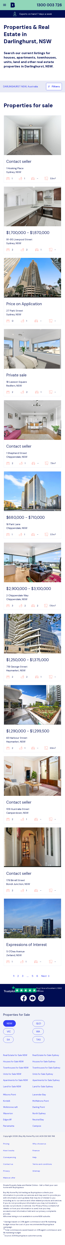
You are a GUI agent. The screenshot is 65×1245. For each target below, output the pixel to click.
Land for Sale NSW (12, 1086)
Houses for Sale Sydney (43, 1061)
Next (44, 976)
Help (34, 1157)
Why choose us (39, 1143)
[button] (6, 5)
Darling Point (38, 1107)
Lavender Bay (39, 1094)
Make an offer (9, 1177)
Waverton (8, 1113)
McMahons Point (40, 1101)
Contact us (8, 1164)
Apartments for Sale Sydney (46, 1080)
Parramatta (8, 1126)
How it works (8, 1150)
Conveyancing (9, 1157)
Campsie (36, 1126)
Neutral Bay (38, 1119)
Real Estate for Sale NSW (15, 1055)
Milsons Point (9, 1094)
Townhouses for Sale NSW (16, 1067)
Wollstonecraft (10, 1107)
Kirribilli (6, 1101)
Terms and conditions (42, 1164)
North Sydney (39, 1113)
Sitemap (36, 1171)
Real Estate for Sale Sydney (45, 1055)
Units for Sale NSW (12, 1074)
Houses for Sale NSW (13, 1061)
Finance (35, 1150)
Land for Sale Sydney (42, 1086)
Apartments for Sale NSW (15, 1080)
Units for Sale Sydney (42, 1074)
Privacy (6, 1171)
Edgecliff (7, 1119)
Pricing (6, 1143)
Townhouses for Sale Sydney (46, 1067)
